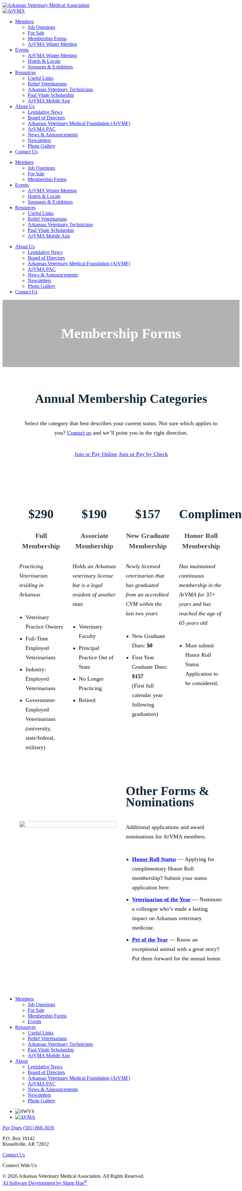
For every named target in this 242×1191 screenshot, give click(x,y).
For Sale (36, 33)
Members (24, 21)
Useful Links (41, 78)
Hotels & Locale (44, 61)
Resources (25, 72)
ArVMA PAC (42, 129)
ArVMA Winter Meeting (52, 44)
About (21, 1061)
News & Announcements (53, 134)
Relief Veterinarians (47, 83)
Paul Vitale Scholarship (51, 95)
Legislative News (45, 112)
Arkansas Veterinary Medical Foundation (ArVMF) (79, 123)
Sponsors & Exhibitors (50, 66)
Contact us (79, 433)
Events (22, 49)
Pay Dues (12, 1127)
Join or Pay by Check (143, 454)
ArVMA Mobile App (49, 100)
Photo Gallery (41, 146)
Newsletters (39, 140)
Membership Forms (47, 38)
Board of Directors (46, 117)
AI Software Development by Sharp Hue (45, 1183)
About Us (25, 106)
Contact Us (26, 151)
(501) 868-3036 (38, 1127)
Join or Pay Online (95, 454)
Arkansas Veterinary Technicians (60, 89)
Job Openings (41, 27)
